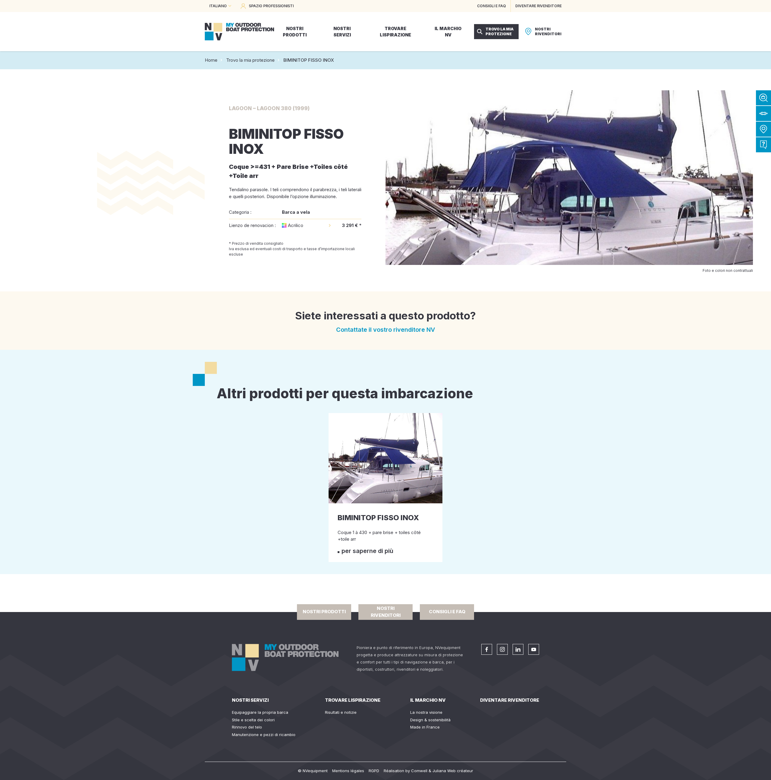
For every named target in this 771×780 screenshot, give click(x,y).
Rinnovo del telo (247, 727)
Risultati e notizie (341, 712)
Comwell (419, 770)
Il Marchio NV (428, 700)
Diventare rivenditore (509, 700)
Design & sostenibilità (430, 719)
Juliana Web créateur (452, 770)
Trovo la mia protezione (250, 60)
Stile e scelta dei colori (253, 719)
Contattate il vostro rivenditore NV (385, 330)
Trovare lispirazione (352, 700)
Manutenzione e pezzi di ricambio (263, 734)
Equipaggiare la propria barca (260, 712)
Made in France (425, 727)
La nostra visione (426, 712)
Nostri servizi (250, 700)
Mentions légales (348, 770)
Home (211, 60)
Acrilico (295, 225)
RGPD (374, 770)
